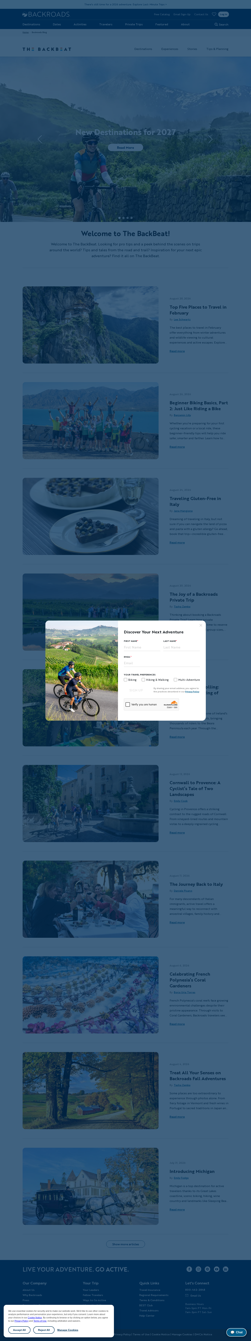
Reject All (44, 1330)
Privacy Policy (21, 1321)
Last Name (169, 641)
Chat (236, 1332)
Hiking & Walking (157, 680)
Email (127, 656)
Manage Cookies (67, 1330)
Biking (132, 680)
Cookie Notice (35, 1317)
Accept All (19, 1330)
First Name (130, 641)
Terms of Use (39, 1321)
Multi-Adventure (189, 680)
